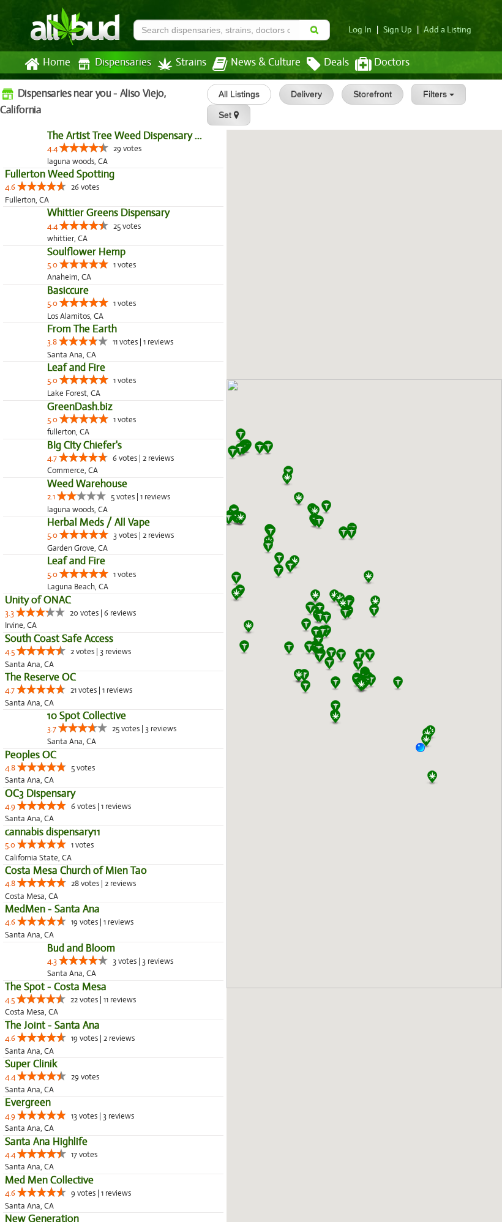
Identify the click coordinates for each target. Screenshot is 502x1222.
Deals (336, 62)
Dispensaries (123, 62)
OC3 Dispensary (40, 1107)
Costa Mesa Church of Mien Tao (76, 1185)
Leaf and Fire (34, 524)
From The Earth (40, 459)
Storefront (372, 94)
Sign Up (397, 29)
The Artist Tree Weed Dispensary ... (82, 161)
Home (56, 62)
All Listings (239, 94)
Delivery (306, 94)
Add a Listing (447, 29)
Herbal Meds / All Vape (56, 784)
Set (226, 115)
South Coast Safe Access (59, 926)
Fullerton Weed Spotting (59, 200)
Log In (360, 29)
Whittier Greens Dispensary (66, 265)
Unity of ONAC (38, 888)
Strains (191, 62)
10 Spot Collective (44, 1030)
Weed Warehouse (45, 719)
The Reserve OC (40, 965)
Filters (436, 94)
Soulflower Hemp (44, 330)
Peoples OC (30, 1069)
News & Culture (266, 62)
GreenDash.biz (37, 589)
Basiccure (26, 395)
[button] (425, 752)
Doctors (392, 62)
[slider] (41, 174)
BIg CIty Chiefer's (42, 655)
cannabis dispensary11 (52, 1146)
